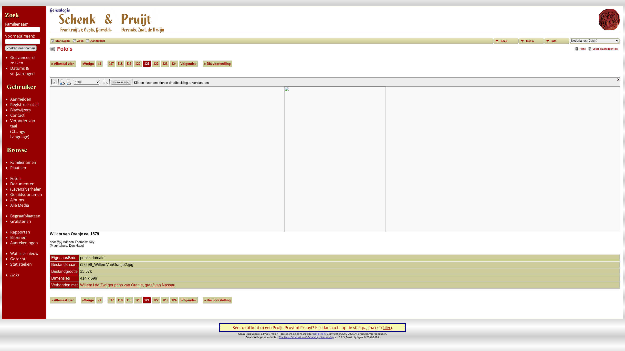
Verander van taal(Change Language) (22, 128)
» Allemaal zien (62, 64)
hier (387, 327)
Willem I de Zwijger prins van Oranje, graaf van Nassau (127, 285)
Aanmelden (20, 99)
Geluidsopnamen (26, 194)
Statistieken (21, 264)
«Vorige (88, 64)
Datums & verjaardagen (22, 71)
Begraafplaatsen (25, 216)
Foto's (15, 178)
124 (174, 64)
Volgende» (188, 64)
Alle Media (19, 205)
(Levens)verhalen (26, 189)
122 (155, 64)
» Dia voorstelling (217, 64)
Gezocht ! (18, 259)
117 (111, 64)
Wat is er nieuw (24, 253)
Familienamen (23, 162)
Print (583, 48)
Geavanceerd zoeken (22, 60)
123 (164, 64)
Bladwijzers (20, 110)
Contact (17, 115)
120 (137, 64)
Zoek (12, 15)
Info (554, 40)
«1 (99, 64)
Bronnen (18, 237)
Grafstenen (20, 221)
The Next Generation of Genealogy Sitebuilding (306, 337)
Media (530, 40)
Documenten (22, 183)
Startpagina (62, 40)
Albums (17, 200)
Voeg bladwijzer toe (605, 48)
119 (128, 64)
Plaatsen (18, 167)
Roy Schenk (319, 333)
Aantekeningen (24, 242)
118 (120, 64)
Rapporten (20, 232)
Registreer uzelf (24, 104)
